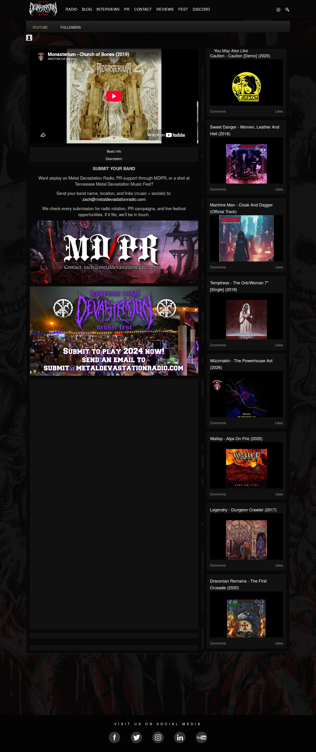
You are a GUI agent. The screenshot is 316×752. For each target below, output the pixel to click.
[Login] (278, 9)
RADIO (71, 9)
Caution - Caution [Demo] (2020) (240, 55)
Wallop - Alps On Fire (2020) (236, 438)
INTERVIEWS (108, 9)
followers (71, 27)
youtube (40, 27)
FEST (183, 9)
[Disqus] (114, 444)
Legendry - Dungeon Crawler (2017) (243, 509)
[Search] (287, 9)
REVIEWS (165, 9)
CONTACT (143, 9)
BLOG (87, 9)
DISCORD (201, 9)
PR (127, 9)
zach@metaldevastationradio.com (114, 199)
